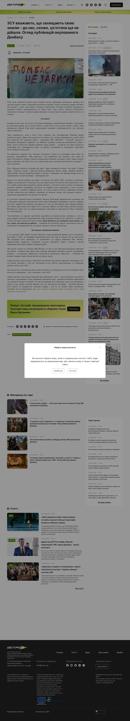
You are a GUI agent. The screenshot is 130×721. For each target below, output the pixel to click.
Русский (72, 371)
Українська (58, 371)
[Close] (100, 347)
